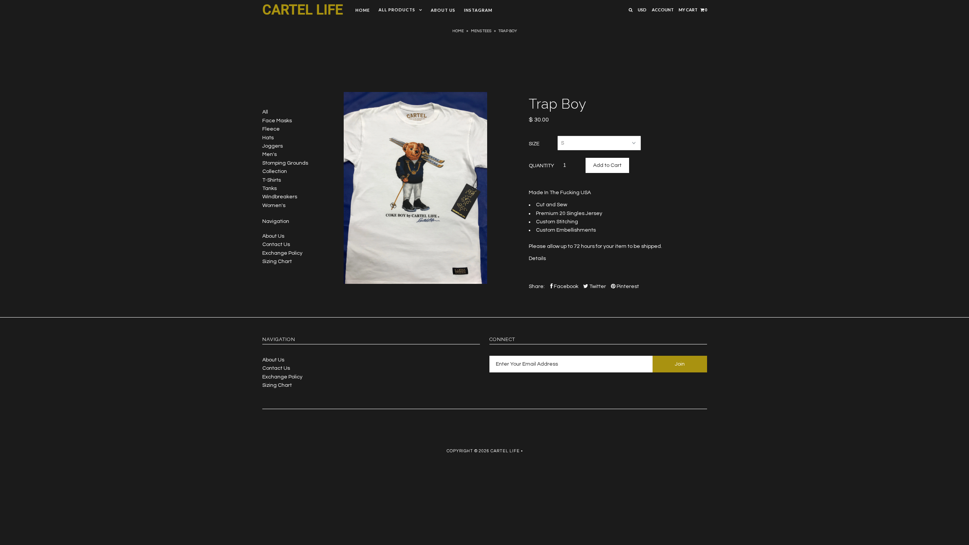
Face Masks (277, 120)
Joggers (272, 146)
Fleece (271, 129)
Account (663, 9)
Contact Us (276, 244)
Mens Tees (481, 31)
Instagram (478, 10)
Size (534, 143)
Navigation (275, 221)
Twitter (597, 286)
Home (362, 10)
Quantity (541, 165)
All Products (397, 9)
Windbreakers (279, 196)
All (265, 112)
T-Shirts (271, 180)
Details (537, 258)
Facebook (565, 286)
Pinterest (627, 286)
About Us (443, 10)
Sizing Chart (277, 261)
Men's (269, 154)
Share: (537, 286)
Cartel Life (302, 10)
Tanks (269, 188)
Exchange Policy (282, 253)
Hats (268, 137)
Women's (273, 205)
